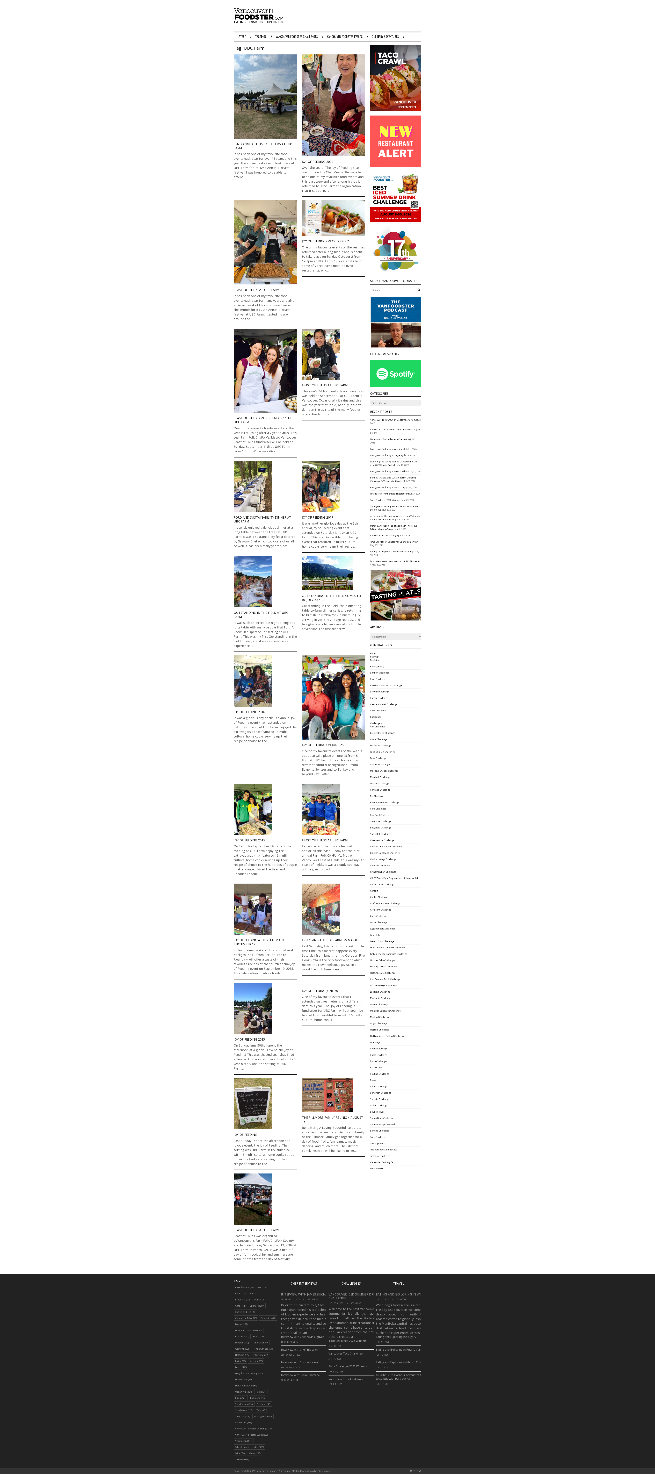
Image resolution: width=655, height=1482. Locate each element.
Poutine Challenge (379, 1073)
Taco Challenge (378, 1137)
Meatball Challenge (380, 777)
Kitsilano (256, 1361)
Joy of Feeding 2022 (317, 162)
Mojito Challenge (378, 1023)
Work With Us (377, 1168)
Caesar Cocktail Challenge (383, 704)
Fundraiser (260, 1342)
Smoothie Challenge (380, 821)
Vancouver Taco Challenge (384, 535)
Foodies (242, 1342)
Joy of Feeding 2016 (249, 712)
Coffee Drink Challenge (382, 884)
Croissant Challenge (380, 909)
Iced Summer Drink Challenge (385, 979)
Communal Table (246, 1318)
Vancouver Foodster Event (251, 1434)
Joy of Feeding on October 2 (325, 241)
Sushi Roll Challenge (380, 833)
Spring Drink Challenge (382, 1118)
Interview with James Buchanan (308, 1294)
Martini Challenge (379, 1004)
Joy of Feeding (245, 1135)
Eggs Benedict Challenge (382, 928)
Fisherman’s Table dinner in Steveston (390, 439)
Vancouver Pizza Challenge (346, 1379)
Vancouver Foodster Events (345, 36)
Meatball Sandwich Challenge (385, 1010)
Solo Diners (243, 1410)
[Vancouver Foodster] (259, 21)
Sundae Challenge (379, 1130)
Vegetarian (243, 1440)
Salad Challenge (378, 1086)
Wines (254, 1453)
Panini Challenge (379, 1048)
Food (258, 1336)
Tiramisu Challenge (380, 1155)
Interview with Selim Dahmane (300, 1375)
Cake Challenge (378, 710)
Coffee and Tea (245, 1311)
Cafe (240, 1305)
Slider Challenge (378, 1105)
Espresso (242, 1336)
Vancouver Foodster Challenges (297, 36)
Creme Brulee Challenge (382, 732)
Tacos (262, 1410)
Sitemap (374, 656)
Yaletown (242, 1459)
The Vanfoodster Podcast (383, 1149)
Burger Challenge (379, 697)
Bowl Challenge (378, 679)
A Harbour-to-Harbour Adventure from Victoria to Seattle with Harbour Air (406, 1376)
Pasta (261, 1391)
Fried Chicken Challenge (382, 751)
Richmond (257, 1397)
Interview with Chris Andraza (299, 1362)
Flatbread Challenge (380, 745)
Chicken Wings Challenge (383, 859)
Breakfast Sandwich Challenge (386, 685)
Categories (375, 716)
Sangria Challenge (379, 1099)
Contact (374, 890)
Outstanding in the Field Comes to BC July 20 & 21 (331, 598)
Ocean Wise (243, 1391)
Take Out (242, 1416)
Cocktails (257, 1305)
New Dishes (243, 1379)
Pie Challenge (377, 796)
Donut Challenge (378, 922)
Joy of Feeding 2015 (249, 840)
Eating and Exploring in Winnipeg (387, 448)
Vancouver (243, 1422)
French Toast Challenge (382, 941)
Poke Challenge (378, 808)
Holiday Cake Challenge (382, 960)
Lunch (241, 1367)
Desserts (268, 1318)
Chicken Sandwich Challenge (385, 852)
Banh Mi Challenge (379, 672)
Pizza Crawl (376, 1067)
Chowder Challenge (380, 865)
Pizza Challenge (378, 1061)
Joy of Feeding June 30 (320, 991)
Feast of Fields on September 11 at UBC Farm (262, 420)
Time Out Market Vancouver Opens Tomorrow (394, 541)
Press (373, 1080)
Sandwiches (244, 1404)
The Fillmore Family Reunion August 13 (332, 1119)
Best (254, 1293)
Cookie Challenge (379, 897)
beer (240, 1293)
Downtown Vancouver (248, 1330)
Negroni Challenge (379, 1029)
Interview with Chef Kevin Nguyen (302, 1337)
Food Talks (375, 934)
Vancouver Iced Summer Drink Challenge (391, 429)
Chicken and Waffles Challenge (386, 846)
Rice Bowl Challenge (380, 815)
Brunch (260, 1299)
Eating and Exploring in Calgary (386, 455)
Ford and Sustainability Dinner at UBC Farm (262, 519)
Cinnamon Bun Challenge (383, 871)
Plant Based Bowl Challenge (384, 802)
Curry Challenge (378, 916)
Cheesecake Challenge (382, 840)
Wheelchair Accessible (249, 1447)
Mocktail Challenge (380, 1017)
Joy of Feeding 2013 (249, 1039)
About (373, 653)
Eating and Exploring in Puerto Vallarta (390, 471)
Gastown (242, 1348)
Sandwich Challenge (380, 1092)
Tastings (261, 36)
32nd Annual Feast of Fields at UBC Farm (263, 146)
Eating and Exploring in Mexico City (388, 487)
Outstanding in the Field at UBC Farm (261, 615)
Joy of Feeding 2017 (317, 517)
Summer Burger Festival (382, 1124)
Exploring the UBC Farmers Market (331, 940)
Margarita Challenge (380, 998)
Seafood (263, 1404)
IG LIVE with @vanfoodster (383, 985)
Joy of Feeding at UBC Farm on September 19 (259, 942)
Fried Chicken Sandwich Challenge (387, 947)
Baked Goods (244, 1287)
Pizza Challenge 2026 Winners (348, 1366)
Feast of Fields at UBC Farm (256, 290)
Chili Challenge (377, 726)
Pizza (240, 1397)
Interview (260, 1354)
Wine (240, 1453)
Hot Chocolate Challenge (383, 972)
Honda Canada (263, 1348)
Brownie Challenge (380, 691)
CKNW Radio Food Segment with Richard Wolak (394, 878)
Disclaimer (375, 660)
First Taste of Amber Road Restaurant (389, 493)
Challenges (376, 723)
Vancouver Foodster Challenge (253, 1428)
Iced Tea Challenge (380, 764)
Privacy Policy (377, 666)
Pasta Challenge (378, 1054)
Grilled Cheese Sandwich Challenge (388, 953)
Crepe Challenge (378, 739)
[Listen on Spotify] (395, 386)
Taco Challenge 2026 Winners (385, 500)
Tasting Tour (263, 1416)
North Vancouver (246, 1385)
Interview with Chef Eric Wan (299, 1349)
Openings (375, 1042)
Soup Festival (377, 1111)
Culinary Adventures (385, 36)
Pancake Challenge (380, 789)
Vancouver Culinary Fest (382, 1162)
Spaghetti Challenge (380, 827)
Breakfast (242, 1299)
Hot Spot (242, 1354)
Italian (240, 1361)
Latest (241, 36)
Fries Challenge (378, 758)
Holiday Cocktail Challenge (383, 966)
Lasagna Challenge (380, 991)
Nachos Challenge (379, 783)
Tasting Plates (377, 1143)
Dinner (241, 1324)
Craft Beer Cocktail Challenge (385, 903)
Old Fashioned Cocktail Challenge (387, 1035)
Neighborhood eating (249, 1373)
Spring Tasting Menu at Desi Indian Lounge (392, 551)
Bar (262, 1287)
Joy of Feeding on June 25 (323, 745)
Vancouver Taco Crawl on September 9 (390, 419)
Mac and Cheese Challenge (384, 770)
